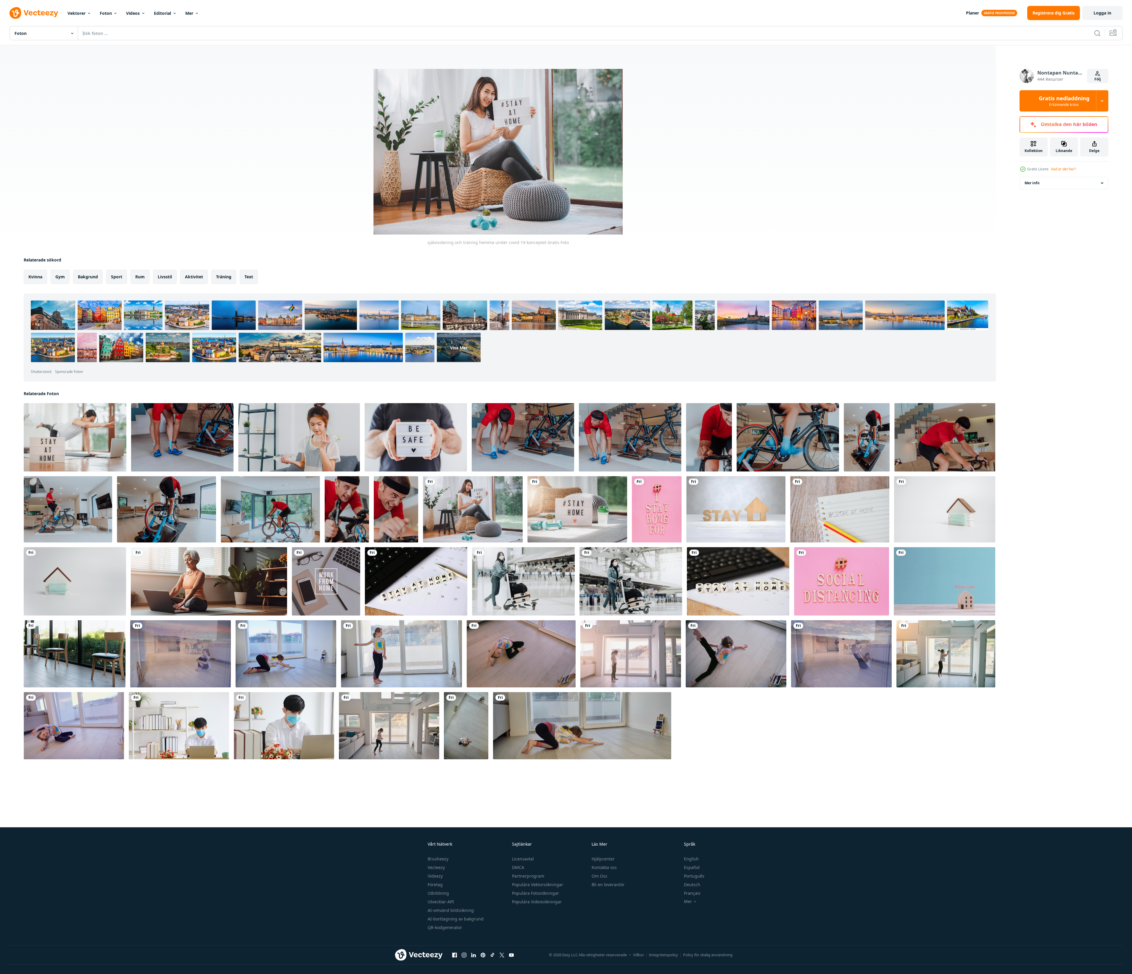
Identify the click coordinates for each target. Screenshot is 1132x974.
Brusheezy (438, 859)
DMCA (518, 867)
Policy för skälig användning (707, 954)
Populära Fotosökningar (535, 893)
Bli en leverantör (608, 884)
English (691, 859)
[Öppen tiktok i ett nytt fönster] (492, 954)
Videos (133, 13)
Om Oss (599, 876)
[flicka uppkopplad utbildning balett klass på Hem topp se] (736, 653)
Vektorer (76, 13)
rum (140, 277)
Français (692, 893)
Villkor (638, 954)
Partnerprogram (528, 876)
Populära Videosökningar (537, 901)
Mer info (1032, 182)
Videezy (435, 876)
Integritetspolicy (663, 954)
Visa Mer (459, 347)
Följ (1097, 79)
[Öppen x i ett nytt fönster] (502, 954)
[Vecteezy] (33, 13)
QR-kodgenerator (445, 927)
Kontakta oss (604, 867)
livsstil (165, 277)
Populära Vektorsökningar (537, 884)
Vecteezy (436, 867)
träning (223, 277)
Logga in (1102, 13)
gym (60, 277)
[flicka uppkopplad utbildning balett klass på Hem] (180, 653)
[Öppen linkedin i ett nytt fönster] (473, 954)
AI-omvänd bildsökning (451, 910)
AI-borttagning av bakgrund (456, 919)
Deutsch (692, 884)
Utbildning (438, 893)
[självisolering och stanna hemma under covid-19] (577, 509)
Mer (189, 13)
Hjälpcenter (603, 859)
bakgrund (88, 277)
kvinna (35, 277)
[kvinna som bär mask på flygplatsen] (523, 581)
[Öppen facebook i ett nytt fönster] (454, 954)
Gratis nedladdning (1064, 101)
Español (692, 867)
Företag (435, 884)
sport (116, 277)
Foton (106, 13)
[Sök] (1097, 33)
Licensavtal (523, 859)
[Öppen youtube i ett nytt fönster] (511, 954)
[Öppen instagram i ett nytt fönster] (464, 954)
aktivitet (194, 277)
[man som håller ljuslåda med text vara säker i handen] (416, 437)
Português (694, 876)
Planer (972, 13)
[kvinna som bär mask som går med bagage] (630, 581)
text (248, 277)
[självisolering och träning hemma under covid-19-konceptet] (473, 509)
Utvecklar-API (441, 901)
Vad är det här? (1063, 169)
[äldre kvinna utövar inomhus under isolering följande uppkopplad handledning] (209, 581)
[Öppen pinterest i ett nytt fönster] (483, 954)
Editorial (162, 13)
